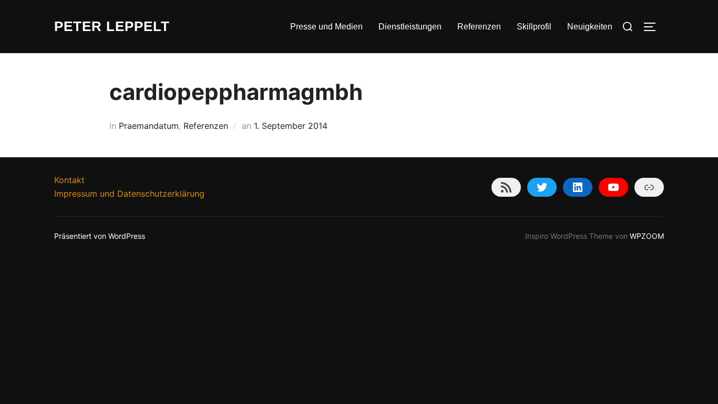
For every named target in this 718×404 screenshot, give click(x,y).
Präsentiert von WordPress (99, 235)
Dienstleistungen (410, 26)
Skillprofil (534, 26)
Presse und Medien (326, 26)
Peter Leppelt (112, 26)
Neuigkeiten (589, 26)
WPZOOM (647, 235)
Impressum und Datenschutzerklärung (129, 193)
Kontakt (69, 180)
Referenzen (479, 26)
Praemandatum (149, 125)
